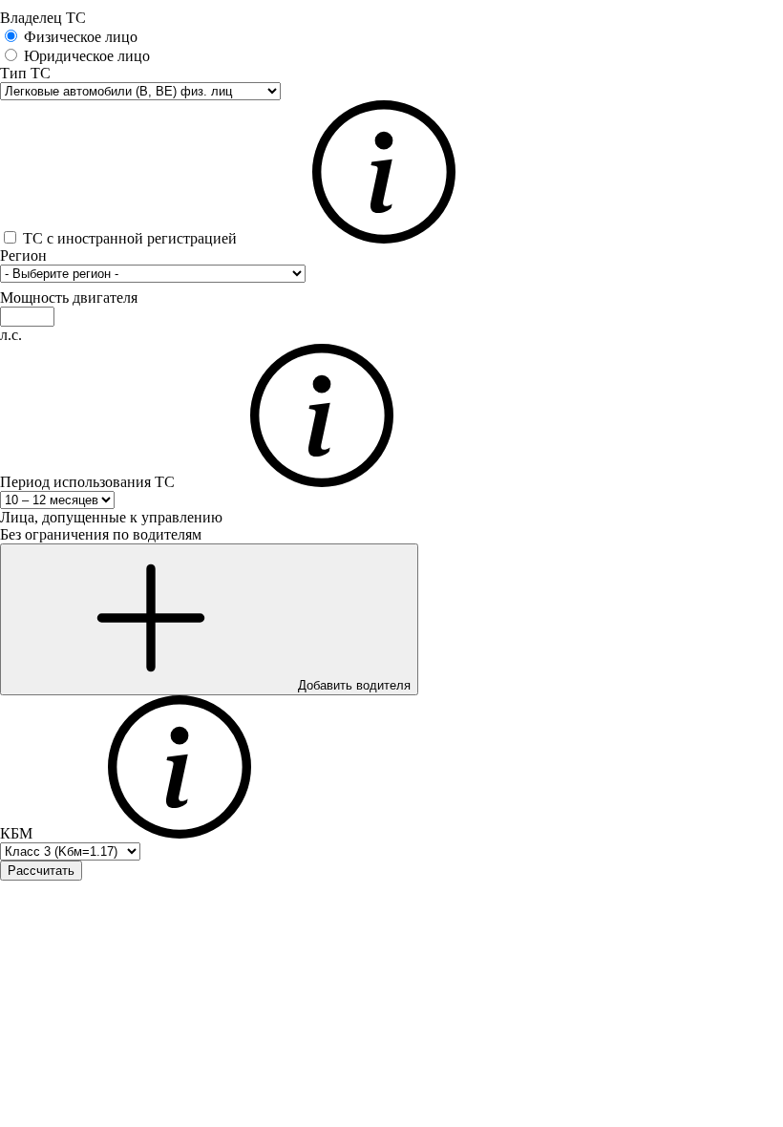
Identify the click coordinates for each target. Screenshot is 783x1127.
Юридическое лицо (87, 56)
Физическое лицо (81, 37)
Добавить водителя (352, 685)
